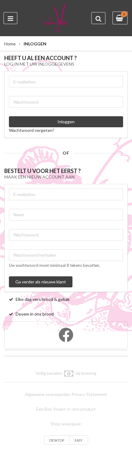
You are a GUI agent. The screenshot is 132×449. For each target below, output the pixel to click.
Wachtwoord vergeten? (31, 130)
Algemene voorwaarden (48, 394)
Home (10, 43)
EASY (79, 440)
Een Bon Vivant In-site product (66, 409)
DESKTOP (56, 440)
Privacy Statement (89, 394)
